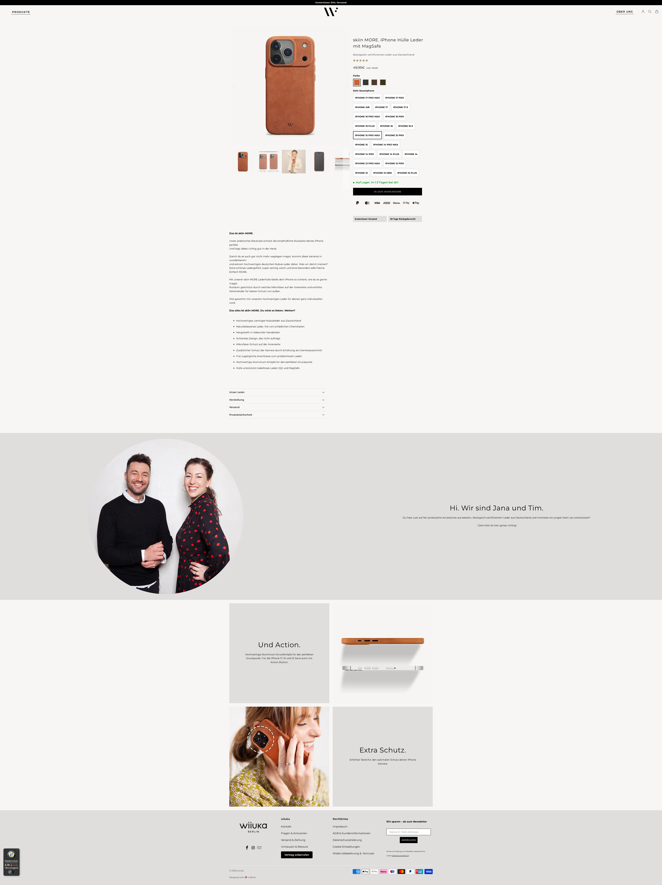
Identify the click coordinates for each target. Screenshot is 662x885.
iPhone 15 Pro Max (367, 135)
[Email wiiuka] (259, 848)
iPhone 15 (361, 144)
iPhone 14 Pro (364, 154)
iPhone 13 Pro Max (367, 163)
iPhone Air (362, 107)
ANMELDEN (409, 840)
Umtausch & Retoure (294, 846)
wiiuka (240, 870)
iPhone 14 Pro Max (385, 144)
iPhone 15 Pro (394, 135)
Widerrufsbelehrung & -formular (353, 853)
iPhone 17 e (400, 107)
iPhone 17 (381, 107)
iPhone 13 (361, 172)
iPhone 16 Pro (394, 116)
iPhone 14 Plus (389, 154)
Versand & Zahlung (293, 840)
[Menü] (17, 850)
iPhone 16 (386, 126)
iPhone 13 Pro (394, 163)
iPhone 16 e (405, 126)
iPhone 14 (411, 154)
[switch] (11, 872)
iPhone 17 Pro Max (367, 97)
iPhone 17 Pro (394, 97)
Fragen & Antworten (294, 833)
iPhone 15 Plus (407, 172)
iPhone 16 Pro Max (367, 116)
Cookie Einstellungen (346, 846)
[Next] (346, 85)
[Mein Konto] (643, 12)
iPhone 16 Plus (365, 126)
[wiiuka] (331, 12)
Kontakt (286, 826)
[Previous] (234, 85)
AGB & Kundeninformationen (351, 833)
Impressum (340, 826)
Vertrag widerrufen (296, 854)
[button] (360, 60)
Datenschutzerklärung (347, 840)
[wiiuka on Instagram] (253, 848)
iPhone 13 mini (382, 172)
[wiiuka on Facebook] (247, 848)
